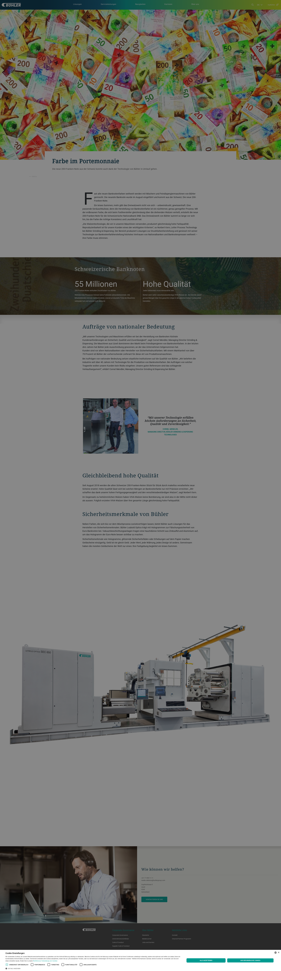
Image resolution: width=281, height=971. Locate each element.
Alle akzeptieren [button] (206, 960)
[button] (92, 968)
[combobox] (275, 952)
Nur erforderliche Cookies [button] (250, 960)
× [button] (278, 952)
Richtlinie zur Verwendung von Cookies (45, 961)
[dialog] (140, 960)
